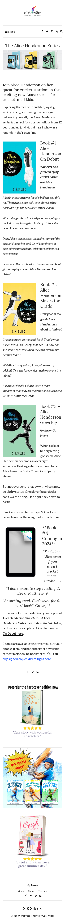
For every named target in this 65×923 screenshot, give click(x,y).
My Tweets (32, 885)
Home (21, 891)
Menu (11, 31)
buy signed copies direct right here (27, 659)
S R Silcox (32, 908)
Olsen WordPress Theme (25, 915)
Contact (42, 891)
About (31, 891)
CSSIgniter (48, 915)
